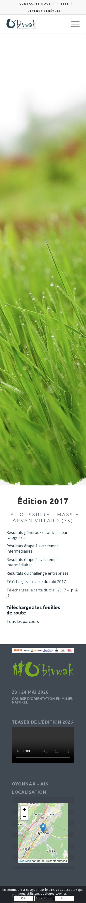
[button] (43, 828)
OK (23, 898)
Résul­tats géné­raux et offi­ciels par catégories (37, 535)
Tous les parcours (22, 621)
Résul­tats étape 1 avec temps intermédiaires (32, 548)
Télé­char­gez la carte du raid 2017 (36, 581)
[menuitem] (35, 3)
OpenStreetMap (21, 861)
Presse (63, 3)
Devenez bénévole (44, 10)
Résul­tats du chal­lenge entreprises (37, 573)
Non (64, 898)
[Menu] (73, 24)
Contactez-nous (35, 3)
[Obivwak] (35, 24)
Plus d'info (44, 898)
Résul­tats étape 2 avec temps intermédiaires (32, 562)
